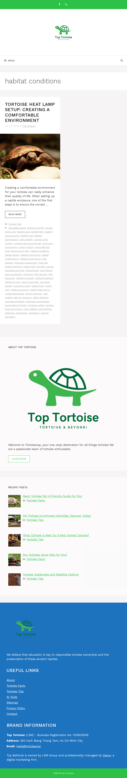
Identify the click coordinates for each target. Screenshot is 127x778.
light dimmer (40, 274)
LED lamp (28, 274)
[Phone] (66, 4)
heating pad (29, 266)
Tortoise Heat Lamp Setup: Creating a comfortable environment (30, 112)
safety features (40, 297)
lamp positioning (13, 274)
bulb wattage (26, 239)
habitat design (12, 255)
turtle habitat (30, 309)
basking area (23, 231)
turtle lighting (45, 309)
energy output (26, 247)
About (11, 680)
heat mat (43, 263)
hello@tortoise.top (28, 746)
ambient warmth (35, 228)
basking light (37, 231)
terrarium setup (36, 305)
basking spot (26, 235)
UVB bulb (9, 313)
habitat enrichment (31, 255)
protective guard (21, 286)
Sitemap (12, 702)
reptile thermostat (14, 293)
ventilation (34, 313)
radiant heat (37, 286)
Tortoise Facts (35, 500)
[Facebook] (59, 4)
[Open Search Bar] (121, 60)
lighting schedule (25, 278)
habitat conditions (39, 251)
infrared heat (32, 270)
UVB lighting (21, 313)
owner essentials (30, 282)
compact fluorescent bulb (27, 243)
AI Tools (12, 697)
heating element (13, 266)
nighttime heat (12, 282)
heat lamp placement (25, 263)
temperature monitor (16, 305)
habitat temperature (30, 259)
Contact (12, 714)
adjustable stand (17, 228)
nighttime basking (44, 278)
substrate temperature (37, 301)
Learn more (19, 459)
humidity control (45, 266)
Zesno (107, 755)
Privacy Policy (16, 708)
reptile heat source (40, 289)
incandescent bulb (14, 270)
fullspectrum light (20, 251)
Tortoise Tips (14, 224)
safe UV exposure (23, 297)
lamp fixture (46, 270)
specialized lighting (14, 301)
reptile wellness (33, 293)
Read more (15, 214)
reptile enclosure (20, 289)
